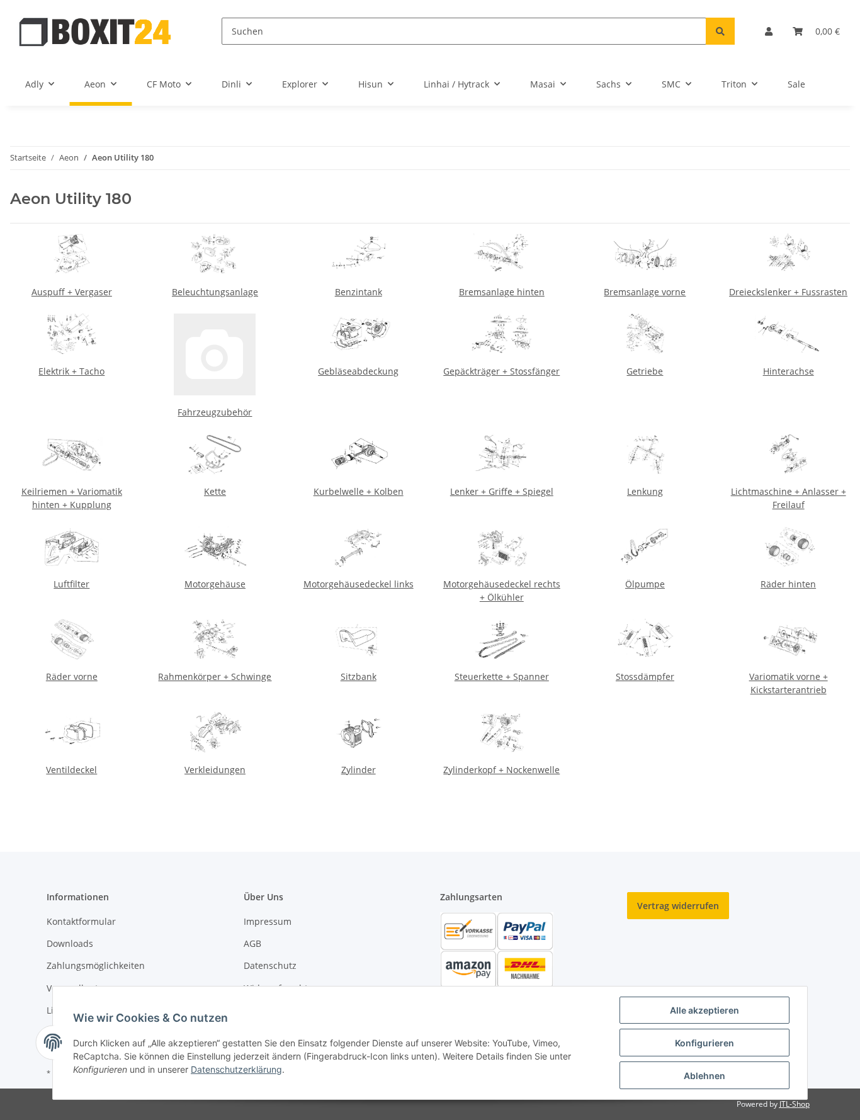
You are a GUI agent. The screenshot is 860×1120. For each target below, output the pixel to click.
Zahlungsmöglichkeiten (96, 965)
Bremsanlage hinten (502, 292)
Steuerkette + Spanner (502, 676)
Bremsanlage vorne (645, 292)
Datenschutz (270, 965)
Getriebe (644, 371)
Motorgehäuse (215, 584)
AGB (252, 943)
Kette (215, 491)
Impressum (267, 921)
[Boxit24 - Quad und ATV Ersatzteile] (95, 31)
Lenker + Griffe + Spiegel (501, 491)
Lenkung (645, 491)
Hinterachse (788, 371)
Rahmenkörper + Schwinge (214, 676)
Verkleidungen (215, 770)
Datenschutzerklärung (236, 1069)
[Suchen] (720, 31)
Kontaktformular (81, 921)
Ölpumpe (645, 584)
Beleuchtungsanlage (215, 292)
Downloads (70, 943)
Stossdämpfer (645, 676)
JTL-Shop (794, 1104)
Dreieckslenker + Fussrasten (788, 292)
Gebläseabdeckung (358, 371)
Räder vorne (72, 676)
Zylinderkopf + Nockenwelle (501, 770)
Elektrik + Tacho (71, 371)
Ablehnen (704, 1075)
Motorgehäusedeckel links (358, 584)
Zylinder (358, 770)
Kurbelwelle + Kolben (359, 491)
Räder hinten (788, 584)
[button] (769, 31)
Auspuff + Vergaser (71, 292)
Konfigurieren (704, 1043)
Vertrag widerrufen (678, 906)
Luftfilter (71, 584)
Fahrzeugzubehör (215, 412)
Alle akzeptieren (704, 1010)
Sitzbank (358, 676)
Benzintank (358, 292)
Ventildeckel (71, 770)
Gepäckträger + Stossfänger (501, 371)
